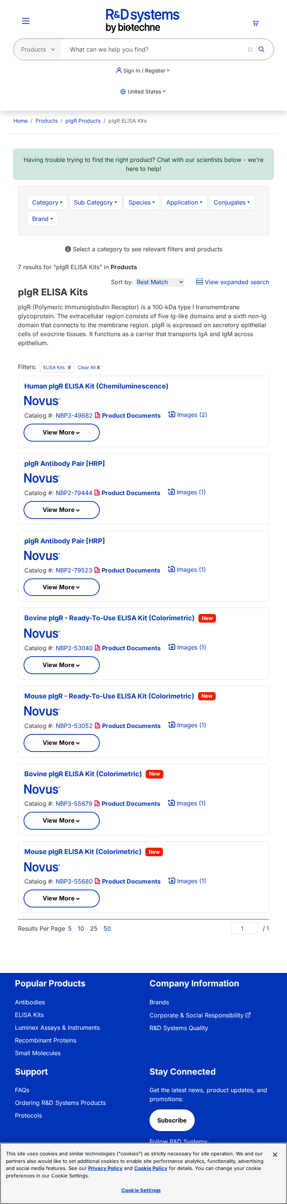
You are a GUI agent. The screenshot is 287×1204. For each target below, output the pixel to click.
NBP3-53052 (74, 726)
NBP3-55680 (74, 881)
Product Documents (131, 415)
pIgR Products (83, 120)
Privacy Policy (105, 1168)
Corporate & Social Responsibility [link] (196, 1015)
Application (182, 202)
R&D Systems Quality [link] (178, 1028)
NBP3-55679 (74, 803)
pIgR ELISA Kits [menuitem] (127, 120)
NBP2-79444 (74, 493)
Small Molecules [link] (38, 1053)
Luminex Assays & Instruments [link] (57, 1027)
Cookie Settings (141, 1190)
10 (81, 928)
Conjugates (230, 202)
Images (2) (191, 414)
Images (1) (190, 492)
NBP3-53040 (74, 648)
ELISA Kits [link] (29, 1015)
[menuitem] (20, 121)
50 (107, 928)
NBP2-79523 (74, 570)
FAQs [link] (22, 1090)
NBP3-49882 (74, 415)
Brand (40, 218)
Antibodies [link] (30, 1002)
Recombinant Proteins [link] (45, 1040)
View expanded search (236, 282)
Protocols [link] (28, 1115)
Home (20, 120)
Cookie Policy (150, 1168)
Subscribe (172, 1120)
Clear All (89, 367)
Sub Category (93, 202)
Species (140, 202)
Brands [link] (159, 1002)
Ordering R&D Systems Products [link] (60, 1102)
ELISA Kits (54, 367)
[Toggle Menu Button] (26, 21)
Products (47, 120)
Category (45, 202)
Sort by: (122, 282)
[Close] (275, 1154)
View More (59, 432)
